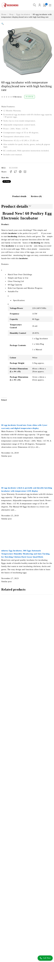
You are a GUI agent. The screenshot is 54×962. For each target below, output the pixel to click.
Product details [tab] (19, 196)
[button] (2, 24)
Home (4, 14)
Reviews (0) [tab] (36, 196)
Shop (11, 14)
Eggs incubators (23, 14)
